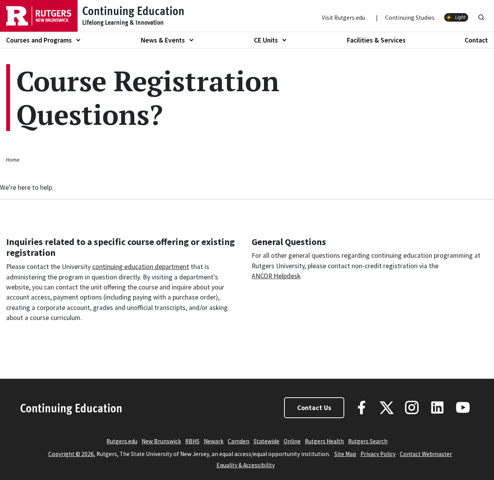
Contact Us (314, 407)
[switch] (456, 17)
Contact (476, 40)
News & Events (163, 40)
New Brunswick (161, 441)
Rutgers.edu (122, 441)
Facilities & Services (376, 40)
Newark (213, 441)
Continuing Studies (410, 17)
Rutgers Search (367, 441)
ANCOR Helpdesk (276, 276)
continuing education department (140, 266)
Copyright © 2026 (71, 454)
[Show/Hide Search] (481, 15)
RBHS (192, 441)
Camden (238, 441)
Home (13, 159)
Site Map (345, 454)
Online (292, 441)
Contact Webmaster (426, 454)
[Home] (39, 16)
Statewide (266, 441)
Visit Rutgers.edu (343, 17)
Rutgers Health (324, 441)
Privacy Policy (378, 454)
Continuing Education (71, 407)
